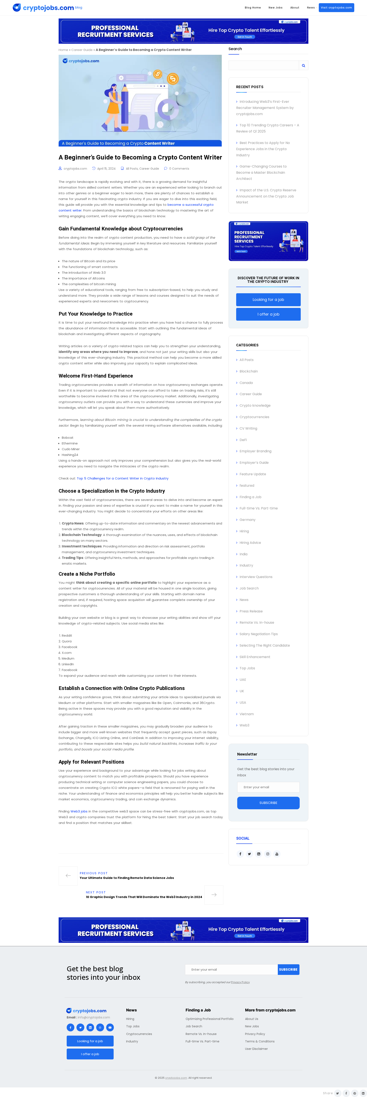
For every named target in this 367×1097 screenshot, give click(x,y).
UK (242, 691)
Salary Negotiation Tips (259, 634)
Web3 (244, 725)
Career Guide (82, 50)
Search (235, 49)
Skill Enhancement (255, 656)
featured (247, 485)
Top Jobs (247, 668)
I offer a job (268, 314)
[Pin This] (355, 1093)
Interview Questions (256, 576)
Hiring (244, 531)
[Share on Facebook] (346, 1093)
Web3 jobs (79, 811)
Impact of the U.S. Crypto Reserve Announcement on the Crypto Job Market (266, 196)
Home (63, 50)
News (311, 7)
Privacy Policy (240, 982)
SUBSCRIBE (268, 802)
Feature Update (253, 474)
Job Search (249, 588)
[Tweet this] (338, 1093)
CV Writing (248, 428)
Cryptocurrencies (254, 417)
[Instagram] (100, 1027)
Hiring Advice (250, 542)
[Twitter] (80, 1027)
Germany (247, 519)
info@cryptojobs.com (94, 1017)
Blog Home (253, 7)
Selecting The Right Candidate (265, 645)
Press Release (251, 611)
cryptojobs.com (75, 168)
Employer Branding (255, 451)
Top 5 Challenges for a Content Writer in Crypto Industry (122, 478)
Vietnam (247, 714)
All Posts (132, 168)
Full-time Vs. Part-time (259, 508)
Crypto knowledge (255, 405)
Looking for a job (268, 299)
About (294, 7)
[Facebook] (70, 1027)
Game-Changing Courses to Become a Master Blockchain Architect (261, 172)
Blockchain (249, 371)
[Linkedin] (90, 1027)
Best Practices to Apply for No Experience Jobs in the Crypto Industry (263, 149)
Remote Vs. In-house (257, 622)
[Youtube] (110, 1027)
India (243, 554)
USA (243, 702)
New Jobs (276, 7)
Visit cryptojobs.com (336, 7)
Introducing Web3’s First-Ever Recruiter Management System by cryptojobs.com (265, 107)
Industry (246, 565)
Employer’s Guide (254, 462)
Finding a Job (250, 497)
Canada (246, 382)
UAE (243, 679)
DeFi (243, 439)
